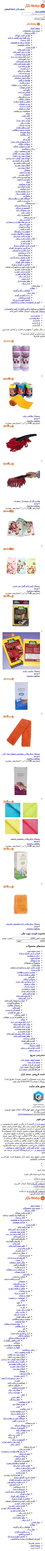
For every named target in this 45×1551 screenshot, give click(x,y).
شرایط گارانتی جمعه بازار (29, 1069)
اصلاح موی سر (24, 168)
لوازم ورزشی (24, 220)
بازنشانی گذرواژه (38, 1184)
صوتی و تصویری (28, 989)
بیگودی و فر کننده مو (21, 161)
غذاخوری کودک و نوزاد (21, 264)
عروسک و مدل (24, 255)
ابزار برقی (26, 283)
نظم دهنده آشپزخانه (22, 64)
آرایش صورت (24, 175)
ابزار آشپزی (25, 68)
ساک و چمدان (24, 227)
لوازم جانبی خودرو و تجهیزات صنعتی (20, 267)
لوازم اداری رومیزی (12, 1475)
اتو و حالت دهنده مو (22, 163)
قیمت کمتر (40, 938)
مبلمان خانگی (24, 99)
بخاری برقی (25, 123)
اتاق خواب (26, 116)
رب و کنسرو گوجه (22, 295)
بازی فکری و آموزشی (21, 250)
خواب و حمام (24, 109)
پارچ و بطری (25, 83)
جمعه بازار (40, 1124)
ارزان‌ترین (36, 323)
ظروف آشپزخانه (23, 61)
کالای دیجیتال (29, 33)
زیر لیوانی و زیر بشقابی (20, 85)
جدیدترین (36, 320)
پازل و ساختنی (24, 253)
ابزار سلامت (25, 189)
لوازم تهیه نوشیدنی (22, 54)
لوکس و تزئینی (24, 92)
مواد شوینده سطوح (12, 1324)
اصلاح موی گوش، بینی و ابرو (18, 158)
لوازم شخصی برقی (22, 151)
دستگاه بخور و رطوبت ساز (19, 198)
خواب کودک (25, 260)
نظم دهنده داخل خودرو (10, 1508)
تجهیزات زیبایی (14, 1392)
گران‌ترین (36, 325)
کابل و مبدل (25, 40)
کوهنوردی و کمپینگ (22, 231)
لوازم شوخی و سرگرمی (20, 257)
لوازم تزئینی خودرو (22, 272)
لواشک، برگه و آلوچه (21, 290)
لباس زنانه (25, 212)
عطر (28, 182)
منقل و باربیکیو (24, 71)
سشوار (27, 170)
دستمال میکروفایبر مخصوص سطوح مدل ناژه (21, 754)
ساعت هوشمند (24, 45)
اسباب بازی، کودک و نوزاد (24, 246)
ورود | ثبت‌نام (39, 19)
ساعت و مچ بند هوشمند (20, 42)
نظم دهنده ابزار (23, 281)
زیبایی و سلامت (28, 149)
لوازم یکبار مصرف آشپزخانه (18, 1034)
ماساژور (26, 196)
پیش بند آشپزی (14, 1012)
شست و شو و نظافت (21, 130)
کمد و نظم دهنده (23, 127)
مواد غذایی (35, 286)
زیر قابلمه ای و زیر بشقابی (14, 1017)
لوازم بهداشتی (24, 184)
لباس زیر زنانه (14, 1435)
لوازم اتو (26, 139)
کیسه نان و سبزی (12, 1010)
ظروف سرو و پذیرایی (21, 75)
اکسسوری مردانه (23, 208)
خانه (43, 309)
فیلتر (18, 941)
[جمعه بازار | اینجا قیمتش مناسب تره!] (33, 26)
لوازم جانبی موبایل (22, 35)
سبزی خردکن (24, 125)
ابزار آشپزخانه (24, 59)
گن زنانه (11, 1437)
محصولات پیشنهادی (32, 963)
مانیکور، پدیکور (14, 1385)
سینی (18, 1260)
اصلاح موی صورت (22, 165)
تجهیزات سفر (24, 224)
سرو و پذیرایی (24, 73)
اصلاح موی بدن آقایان (21, 153)
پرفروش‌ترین (34, 318)
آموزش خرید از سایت (31, 1065)
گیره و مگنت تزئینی (12, 1279)
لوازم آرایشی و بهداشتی (15, 1148)
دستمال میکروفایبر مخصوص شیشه (25, 839)
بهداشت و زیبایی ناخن (21, 177)
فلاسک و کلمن (24, 80)
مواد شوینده (25, 132)
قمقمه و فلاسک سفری (20, 234)
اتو (29, 137)
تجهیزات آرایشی (23, 179)
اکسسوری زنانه (23, 215)
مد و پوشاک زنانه (23, 210)
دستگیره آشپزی (13, 1003)
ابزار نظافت (25, 135)
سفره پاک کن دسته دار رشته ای (27, 501)
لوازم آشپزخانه (24, 49)
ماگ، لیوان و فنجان (22, 78)
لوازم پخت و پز (24, 66)
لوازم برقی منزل (23, 120)
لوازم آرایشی (24, 172)
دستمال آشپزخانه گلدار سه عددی (26, 586)
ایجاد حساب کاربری (37, 1194)
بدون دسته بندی (33, 951)
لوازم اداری (25, 243)
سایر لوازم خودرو (23, 274)
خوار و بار (31, 293)
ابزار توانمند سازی (22, 191)
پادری (27, 118)
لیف (18, 1302)
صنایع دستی (35, 958)
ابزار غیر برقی (24, 276)
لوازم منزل (30, 47)
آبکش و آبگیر (19, 1015)
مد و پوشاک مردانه (22, 205)
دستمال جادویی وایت (31, 671)
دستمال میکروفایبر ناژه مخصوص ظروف (23, 924)
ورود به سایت (39, 1186)
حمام (28, 113)
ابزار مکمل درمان (22, 194)
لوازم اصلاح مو (24, 186)
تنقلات (32, 288)
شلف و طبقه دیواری (21, 101)
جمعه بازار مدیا (34, 1062)
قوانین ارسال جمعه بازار (30, 1067)
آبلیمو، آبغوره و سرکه (21, 300)
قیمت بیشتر (7, 938)
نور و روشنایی (24, 104)
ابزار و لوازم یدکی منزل (20, 142)
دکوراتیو (27, 90)
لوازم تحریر (25, 241)
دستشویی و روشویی (21, 111)
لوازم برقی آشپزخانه (21, 52)
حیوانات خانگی (24, 144)
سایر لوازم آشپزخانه (21, 1024)
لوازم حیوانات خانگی (21, 146)
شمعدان (26, 94)
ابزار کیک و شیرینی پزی (20, 57)
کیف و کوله (25, 229)
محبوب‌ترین (35, 316)
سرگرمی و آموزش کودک (19, 248)
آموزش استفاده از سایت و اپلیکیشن (25, 302)
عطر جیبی (15, 1397)
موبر (18, 1406)
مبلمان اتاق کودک (23, 262)
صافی (22, 1019)
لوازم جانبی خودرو (22, 269)
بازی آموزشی (14, 1484)
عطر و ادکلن (15, 1399)
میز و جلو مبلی (24, 97)
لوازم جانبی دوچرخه (21, 236)
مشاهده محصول (33, 421)
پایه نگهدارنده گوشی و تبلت (19, 38)
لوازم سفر (40, 1150)
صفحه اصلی (35, 28)
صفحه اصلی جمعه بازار (30, 1060)
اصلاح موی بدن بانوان (21, 156)
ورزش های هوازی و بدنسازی (18, 222)
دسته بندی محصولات (31, 31)
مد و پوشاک (30, 203)
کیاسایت (33, 1159)
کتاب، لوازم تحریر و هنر (25, 238)
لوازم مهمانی (24, 87)
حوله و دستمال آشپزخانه (15, 1001)
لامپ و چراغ (25, 106)
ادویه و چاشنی (24, 298)
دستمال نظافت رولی (31, 416)
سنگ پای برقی (14, 1390)
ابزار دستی (25, 279)
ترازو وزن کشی (23, 201)
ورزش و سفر (29, 217)
